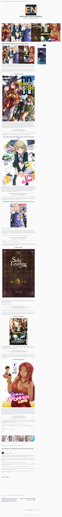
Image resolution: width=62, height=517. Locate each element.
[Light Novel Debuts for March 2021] (18, 438)
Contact (29, 1)
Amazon (12, 130)
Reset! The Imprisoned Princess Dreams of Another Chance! (18, 201)
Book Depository (18, 307)
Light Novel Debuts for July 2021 (5, 441)
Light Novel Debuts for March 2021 (17, 441)
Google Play (20, 130)
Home (2, 1)
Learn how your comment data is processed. (18, 495)
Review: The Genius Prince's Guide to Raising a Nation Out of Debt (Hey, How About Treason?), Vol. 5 (9, 499)
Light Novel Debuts (20, 445)
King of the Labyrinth (18, 316)
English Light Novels (31, 16)
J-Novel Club (12, 69)
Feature (15, 445)
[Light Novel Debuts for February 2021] (29, 438)
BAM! (26, 307)
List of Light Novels (11, 1)
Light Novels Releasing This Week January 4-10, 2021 (27, 498)
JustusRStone (10, 445)
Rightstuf (23, 307)
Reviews (25, 1)
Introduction (17, 1)
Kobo (17, 130)
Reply (12, 453)
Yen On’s (9, 241)
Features (22, 1)
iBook (15, 130)
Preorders (5, 1)
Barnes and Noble (12, 307)
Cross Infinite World (22, 197)
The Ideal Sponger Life (18, 359)
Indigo (29, 307)
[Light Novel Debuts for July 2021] (7, 438)
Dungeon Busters (18, 74)
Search (44, 45)
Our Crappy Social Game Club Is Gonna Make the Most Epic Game (18, 137)
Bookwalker (24, 130)
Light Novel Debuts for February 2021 (28, 441)
